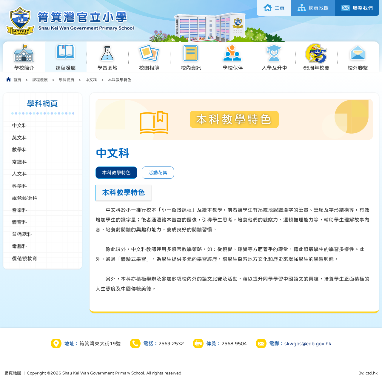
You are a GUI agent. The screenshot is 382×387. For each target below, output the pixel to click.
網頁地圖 (319, 7)
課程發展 (66, 67)
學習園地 (107, 67)
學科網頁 (66, 80)
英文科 (19, 137)
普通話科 (22, 234)
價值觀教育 (24, 258)
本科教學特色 (116, 172)
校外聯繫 (358, 67)
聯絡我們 (363, 7)
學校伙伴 (233, 67)
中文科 (19, 125)
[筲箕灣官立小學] (69, 35)
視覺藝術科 (24, 197)
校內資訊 (191, 67)
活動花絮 (157, 172)
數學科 (19, 149)
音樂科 (19, 210)
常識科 (19, 161)
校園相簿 (149, 67)
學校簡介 (24, 67)
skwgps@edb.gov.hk (307, 343)
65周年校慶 (316, 67)
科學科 (19, 186)
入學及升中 (274, 67)
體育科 (19, 222)
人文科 (19, 173)
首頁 (17, 80)
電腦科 (19, 246)
